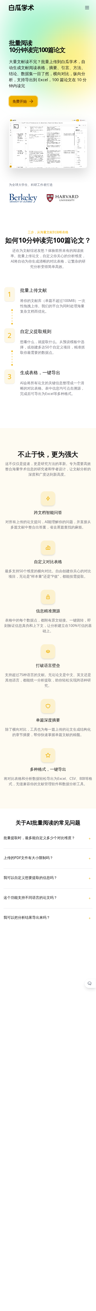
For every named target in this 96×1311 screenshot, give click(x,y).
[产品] (87, 7)
